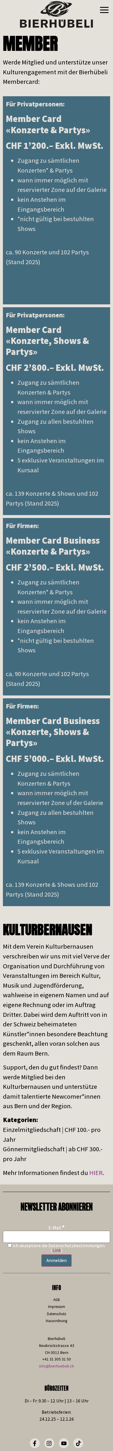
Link (56, 1250)
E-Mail (56, 1227)
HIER (96, 1172)
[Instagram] (49, 1443)
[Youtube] (64, 1443)
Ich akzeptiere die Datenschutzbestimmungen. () (58, 1248)
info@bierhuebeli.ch (56, 1366)
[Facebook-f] (35, 1443)
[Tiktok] (78, 1443)
